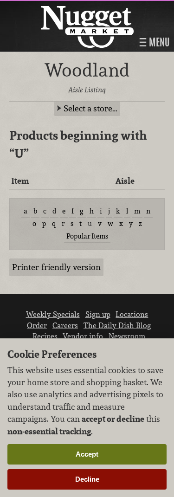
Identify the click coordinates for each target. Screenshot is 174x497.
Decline (87, 479)
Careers (65, 325)
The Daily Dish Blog (117, 325)
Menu (158, 42)
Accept (87, 454)
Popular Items (87, 236)
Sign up (97, 314)
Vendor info (83, 336)
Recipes (45, 336)
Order (37, 325)
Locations (132, 314)
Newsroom (127, 336)
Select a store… (90, 108)
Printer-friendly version (56, 267)
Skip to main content (43, 7)
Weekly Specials (53, 314)
